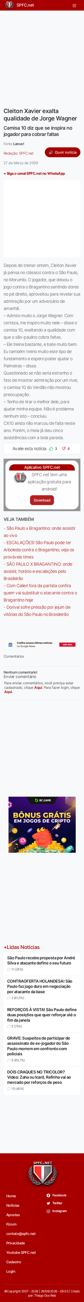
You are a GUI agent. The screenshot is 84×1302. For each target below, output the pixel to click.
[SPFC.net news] (42, 644)
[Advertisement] (42, 56)
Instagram (59, 1211)
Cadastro (13, 1262)
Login (10, 1271)
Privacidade (15, 1243)
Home (11, 1196)
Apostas (13, 1215)
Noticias (12, 1205)
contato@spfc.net (20, 1233)
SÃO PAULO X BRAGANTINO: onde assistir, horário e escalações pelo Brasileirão (38, 571)
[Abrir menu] (74, 5)
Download (42, 500)
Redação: (18, 153)
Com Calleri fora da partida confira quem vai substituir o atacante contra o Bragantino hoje (40, 593)
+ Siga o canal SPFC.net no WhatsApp (34, 173)
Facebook (59, 1195)
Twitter (57, 1203)
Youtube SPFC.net (21, 1252)
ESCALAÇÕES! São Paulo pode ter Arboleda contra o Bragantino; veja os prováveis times (39, 550)
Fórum (11, 1224)
